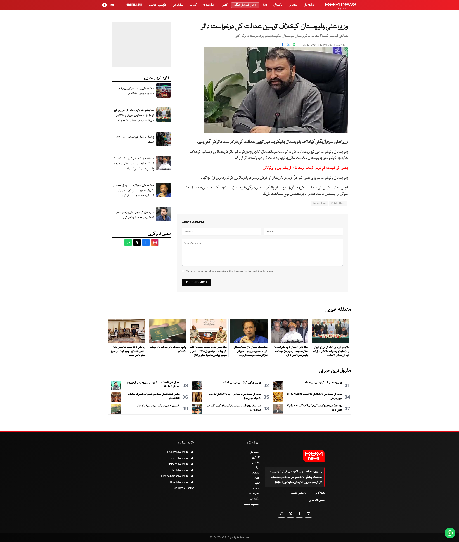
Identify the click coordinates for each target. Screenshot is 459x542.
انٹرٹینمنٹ (209, 5)
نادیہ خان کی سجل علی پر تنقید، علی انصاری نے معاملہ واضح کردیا (134, 215)
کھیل (225, 5)
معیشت (255, 473)
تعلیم (257, 483)
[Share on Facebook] (282, 44)
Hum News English (183, 487)
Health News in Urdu (182, 482)
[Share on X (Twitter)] (288, 44)
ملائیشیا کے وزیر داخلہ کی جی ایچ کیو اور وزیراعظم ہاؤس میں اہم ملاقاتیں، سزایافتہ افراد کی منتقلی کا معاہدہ (134, 115)
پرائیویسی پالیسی (299, 493)
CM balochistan (338, 203)
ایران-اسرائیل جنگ (244, 5)
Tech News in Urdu (183, 470)
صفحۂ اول (309, 5)
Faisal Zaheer (341, 45)
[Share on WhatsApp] (294, 44)
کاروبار (193, 5)
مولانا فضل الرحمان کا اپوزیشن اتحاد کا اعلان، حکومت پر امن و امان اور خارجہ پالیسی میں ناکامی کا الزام (134, 163)
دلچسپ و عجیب (157, 5)
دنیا (265, 5)
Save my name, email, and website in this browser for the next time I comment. (231, 271)
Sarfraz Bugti (319, 203)
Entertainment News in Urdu (177, 475)
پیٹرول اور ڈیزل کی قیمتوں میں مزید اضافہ (135, 139)
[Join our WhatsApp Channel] (450, 533)
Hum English (134, 5)
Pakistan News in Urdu (180, 451)
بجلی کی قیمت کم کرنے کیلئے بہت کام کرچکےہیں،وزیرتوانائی (305, 168)
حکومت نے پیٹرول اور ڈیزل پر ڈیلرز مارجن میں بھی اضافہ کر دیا (136, 91)
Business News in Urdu (180, 463)
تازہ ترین (293, 5)
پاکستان (277, 5)
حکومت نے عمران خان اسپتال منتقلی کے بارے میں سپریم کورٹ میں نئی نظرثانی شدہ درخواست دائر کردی (133, 190)
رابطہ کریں (320, 493)
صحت (256, 489)
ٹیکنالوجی (178, 5)
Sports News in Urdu (182, 457)
